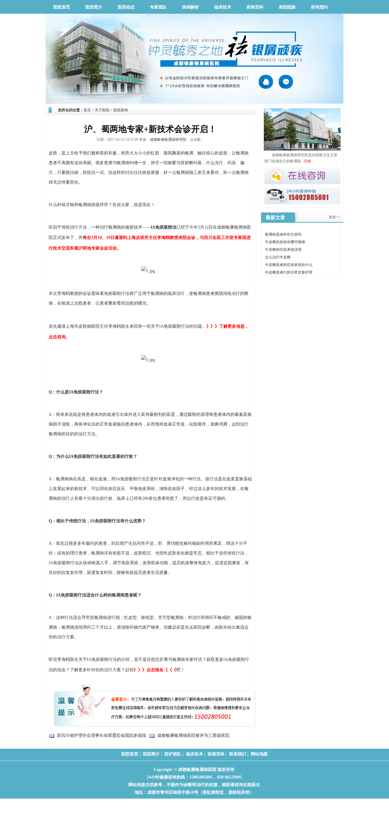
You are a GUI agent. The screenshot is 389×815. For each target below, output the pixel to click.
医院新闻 (120, 110)
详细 (307, 161)
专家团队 (158, 7)
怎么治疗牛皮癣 (278, 257)
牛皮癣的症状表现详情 (283, 249)
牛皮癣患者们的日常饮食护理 (288, 272)
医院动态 (126, 7)
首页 (87, 110)
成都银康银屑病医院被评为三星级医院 (193, 735)
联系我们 (237, 754)
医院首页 (61, 7)
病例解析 (190, 7)
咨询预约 (319, 7)
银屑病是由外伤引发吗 (283, 234)
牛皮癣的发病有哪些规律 (285, 242)
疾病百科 (254, 7)
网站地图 (259, 754)
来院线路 (287, 7)
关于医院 (102, 110)
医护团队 (172, 754)
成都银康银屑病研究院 (168, 139)
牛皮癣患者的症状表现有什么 (288, 265)
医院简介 (93, 7)
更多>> (334, 217)
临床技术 (222, 7)
